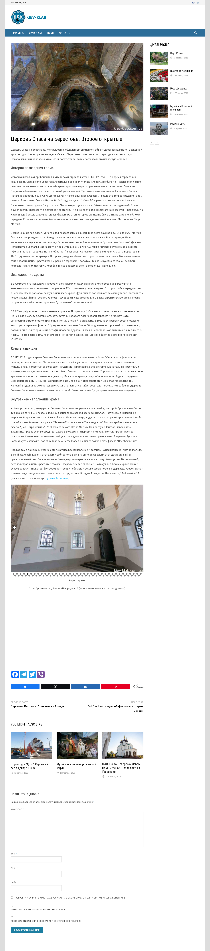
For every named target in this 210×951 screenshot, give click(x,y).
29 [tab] (112, 574)
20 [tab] (80, 574)
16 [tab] (66, 574)
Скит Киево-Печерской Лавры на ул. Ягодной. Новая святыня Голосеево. (121, 768)
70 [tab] (128, 575)
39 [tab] (19, 575)
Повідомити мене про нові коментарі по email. (38, 909)
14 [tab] (59, 574)
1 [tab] (13, 574)
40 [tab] (22, 575)
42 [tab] (29, 575)
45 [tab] (40, 575)
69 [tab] (125, 575)
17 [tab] (70, 574)
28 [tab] (109, 574)
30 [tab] (116, 574)
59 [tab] (89, 575)
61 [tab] (96, 575)
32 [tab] (123, 574)
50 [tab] (57, 575)
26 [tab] (102, 574)
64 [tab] (107, 575)
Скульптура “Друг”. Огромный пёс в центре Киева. (29, 766)
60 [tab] (93, 575)
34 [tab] (130, 574)
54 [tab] (72, 575)
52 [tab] (64, 575)
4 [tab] (24, 574)
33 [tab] (126, 574)
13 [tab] (56, 574)
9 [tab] (42, 574)
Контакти (64, 32)
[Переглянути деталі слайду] (77, 528)
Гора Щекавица (178, 88)
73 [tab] (139, 575)
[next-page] (157, 142)
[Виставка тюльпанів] (159, 71)
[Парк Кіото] (159, 53)
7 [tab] (35, 574)
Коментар (17, 809)
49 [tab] (54, 575)
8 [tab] (38, 574)
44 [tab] (36, 575)
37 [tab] (141, 574)
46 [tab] (43, 575)
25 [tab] (98, 574)
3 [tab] (20, 574)
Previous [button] (14, 527)
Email (15, 868)
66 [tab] (114, 575)
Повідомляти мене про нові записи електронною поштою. (46, 921)
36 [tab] (137, 574)
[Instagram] (197, 2)
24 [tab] (95, 574)
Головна (18, 32)
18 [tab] (73, 574)
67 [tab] (118, 575)
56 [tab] (79, 575)
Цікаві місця (35, 32)
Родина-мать (177, 123)
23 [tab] (91, 574)
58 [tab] (86, 575)
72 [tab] (135, 575)
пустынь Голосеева (57, 478)
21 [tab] (84, 574)
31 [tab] (119, 574)
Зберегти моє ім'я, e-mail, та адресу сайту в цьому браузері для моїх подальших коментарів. (71, 897)
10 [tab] (45, 574)
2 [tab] (17, 574)
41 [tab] (26, 575)
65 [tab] (110, 575)
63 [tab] (103, 575)
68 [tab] (121, 575)
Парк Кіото (176, 53)
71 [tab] (132, 575)
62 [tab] (100, 575)
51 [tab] (61, 575)
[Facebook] (194, 2)
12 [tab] (52, 574)
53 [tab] (68, 575)
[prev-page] (152, 142)
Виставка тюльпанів (181, 70)
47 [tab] (47, 575)
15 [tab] (63, 574)
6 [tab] (31, 574)
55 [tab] (75, 575)
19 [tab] (77, 574)
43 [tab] (33, 575)
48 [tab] (50, 575)
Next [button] (139, 527)
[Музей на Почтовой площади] (159, 106)
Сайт (13, 882)
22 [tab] (88, 574)
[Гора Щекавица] (159, 89)
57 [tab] (82, 575)
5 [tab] (27, 574)
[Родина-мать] (159, 124)
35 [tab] (134, 574)
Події (50, 32)
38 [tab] (15, 575)
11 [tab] (49, 574)
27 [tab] (105, 574)
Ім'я (14, 853)
